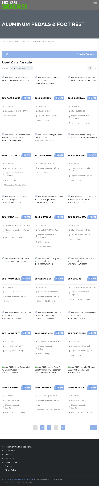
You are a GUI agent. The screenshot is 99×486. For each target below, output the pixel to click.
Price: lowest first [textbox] (18, 68)
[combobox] (21, 68)
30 (63, 427)
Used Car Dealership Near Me (20, 479)
